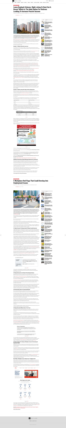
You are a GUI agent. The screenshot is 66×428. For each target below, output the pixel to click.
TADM (16, 348)
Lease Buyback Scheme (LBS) (24, 94)
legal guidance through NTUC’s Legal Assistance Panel (27, 253)
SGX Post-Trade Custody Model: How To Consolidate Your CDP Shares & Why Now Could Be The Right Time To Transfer (48, 263)
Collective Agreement (23, 339)
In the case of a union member (17, 279)
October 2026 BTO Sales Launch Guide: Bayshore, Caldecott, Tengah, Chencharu (48, 51)
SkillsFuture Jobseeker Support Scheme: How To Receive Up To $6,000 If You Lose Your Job (48, 34)
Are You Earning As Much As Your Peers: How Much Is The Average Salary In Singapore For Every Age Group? (48, 44)
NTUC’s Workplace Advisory (34, 354)
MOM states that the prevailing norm (18, 320)
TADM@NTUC (15, 249)
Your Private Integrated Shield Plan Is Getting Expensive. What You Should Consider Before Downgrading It (48, 27)
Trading (29, 2)
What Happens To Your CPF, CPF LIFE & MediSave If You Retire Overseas (48, 259)
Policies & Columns (36, 2)
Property (32, 2)
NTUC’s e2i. (34, 340)
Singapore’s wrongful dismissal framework (21, 276)
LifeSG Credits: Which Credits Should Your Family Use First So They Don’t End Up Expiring (49, 48)
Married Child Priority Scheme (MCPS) (25, 63)
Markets (25, 2)
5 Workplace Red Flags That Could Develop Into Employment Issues (48, 55)
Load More (33, 415)
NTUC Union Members (32, 364)
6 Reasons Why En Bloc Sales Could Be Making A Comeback (48, 30)
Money (15, 2)
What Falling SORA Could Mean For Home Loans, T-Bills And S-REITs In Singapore (48, 41)
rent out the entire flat (34, 50)
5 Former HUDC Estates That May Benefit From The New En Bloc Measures (48, 251)
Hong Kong (44, 2)
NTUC (27, 401)
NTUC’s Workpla (31, 246)
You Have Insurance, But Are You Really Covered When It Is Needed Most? (48, 23)
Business (41, 2)
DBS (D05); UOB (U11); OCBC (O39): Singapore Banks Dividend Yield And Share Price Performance (48, 237)
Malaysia (47, 2)
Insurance (18, 2)
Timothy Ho (17, 15)
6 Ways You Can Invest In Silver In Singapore (48, 241)
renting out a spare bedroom (25, 92)
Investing (22, 2)
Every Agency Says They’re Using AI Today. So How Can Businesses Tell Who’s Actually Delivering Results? (48, 194)
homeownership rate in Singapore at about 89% (21, 39)
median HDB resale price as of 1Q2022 (18, 77)
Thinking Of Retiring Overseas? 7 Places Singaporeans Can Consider (48, 247)
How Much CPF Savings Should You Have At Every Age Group (48, 234)
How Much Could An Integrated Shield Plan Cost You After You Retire (48, 37)
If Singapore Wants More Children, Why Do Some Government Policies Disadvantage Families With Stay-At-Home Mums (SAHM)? (49, 255)
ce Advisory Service (36, 246)
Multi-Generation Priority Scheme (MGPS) (23, 65)
